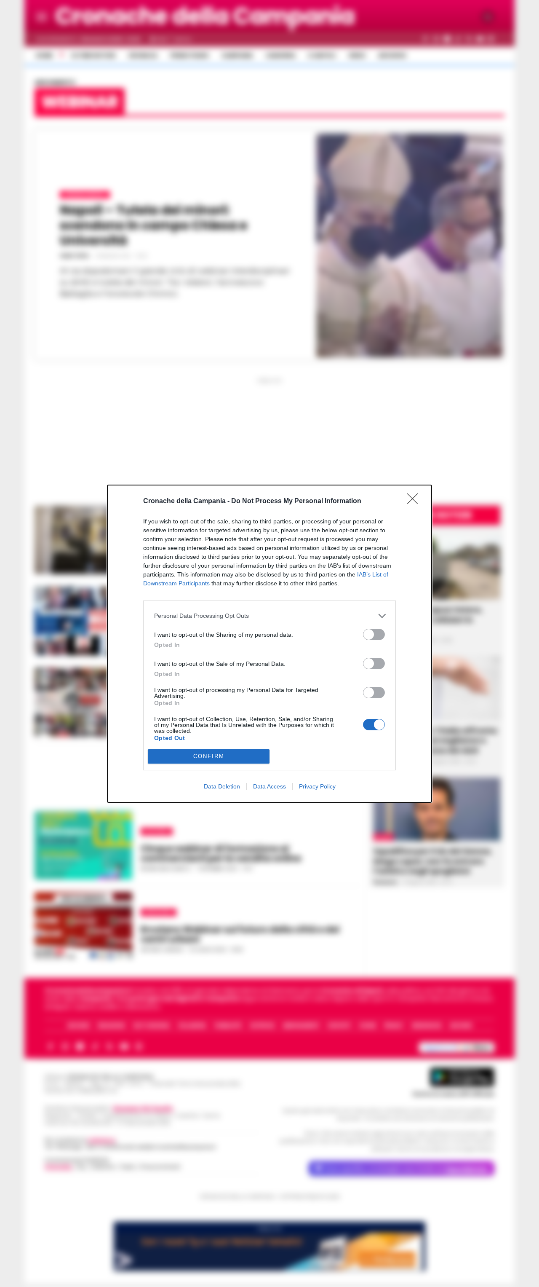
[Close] (415, 501)
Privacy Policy (317, 786)
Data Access (269, 786)
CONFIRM (208, 756)
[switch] (374, 634)
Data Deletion (222, 786)
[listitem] (269, 615)
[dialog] (269, 643)
